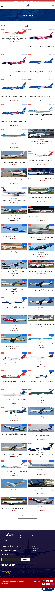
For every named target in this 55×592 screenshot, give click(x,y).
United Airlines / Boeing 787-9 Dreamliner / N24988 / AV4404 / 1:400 (14, 417)
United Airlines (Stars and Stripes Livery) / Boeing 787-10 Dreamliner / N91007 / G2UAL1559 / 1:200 (41, 97)
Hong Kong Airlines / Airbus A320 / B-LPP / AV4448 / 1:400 (41, 271)
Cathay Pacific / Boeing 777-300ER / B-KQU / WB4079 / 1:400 (41, 417)
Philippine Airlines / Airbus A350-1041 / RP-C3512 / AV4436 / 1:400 (41, 472)
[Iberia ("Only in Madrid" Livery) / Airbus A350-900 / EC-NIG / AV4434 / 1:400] (41, 154)
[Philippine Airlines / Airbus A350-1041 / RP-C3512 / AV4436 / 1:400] (41, 464)
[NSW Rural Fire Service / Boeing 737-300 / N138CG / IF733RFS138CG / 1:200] (14, 374)
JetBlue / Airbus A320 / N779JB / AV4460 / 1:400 (41, 254)
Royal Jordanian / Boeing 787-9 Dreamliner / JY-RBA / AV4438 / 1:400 (41, 399)
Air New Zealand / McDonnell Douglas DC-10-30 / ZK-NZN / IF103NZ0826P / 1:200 (14, 400)
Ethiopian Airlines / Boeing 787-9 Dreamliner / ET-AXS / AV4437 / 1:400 (13, 180)
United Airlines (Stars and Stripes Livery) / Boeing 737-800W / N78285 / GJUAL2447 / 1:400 (14, 97)
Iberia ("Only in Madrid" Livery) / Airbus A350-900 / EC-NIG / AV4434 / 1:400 (41, 161)
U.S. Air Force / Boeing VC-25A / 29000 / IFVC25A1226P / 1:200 (14, 145)
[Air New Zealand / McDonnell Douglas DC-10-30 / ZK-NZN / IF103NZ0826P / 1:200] (14, 392)
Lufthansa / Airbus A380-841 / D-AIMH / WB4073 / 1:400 (41, 454)
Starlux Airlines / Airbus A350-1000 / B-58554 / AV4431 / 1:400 (14, 490)
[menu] (2, 6)
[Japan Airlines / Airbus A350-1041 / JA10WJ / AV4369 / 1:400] (41, 318)
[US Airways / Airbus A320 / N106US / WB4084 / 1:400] (14, 192)
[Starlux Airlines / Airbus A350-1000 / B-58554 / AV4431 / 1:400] (14, 483)
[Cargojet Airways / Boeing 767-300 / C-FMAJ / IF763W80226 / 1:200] (41, 356)
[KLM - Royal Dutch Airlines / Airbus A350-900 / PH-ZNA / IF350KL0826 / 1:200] (41, 337)
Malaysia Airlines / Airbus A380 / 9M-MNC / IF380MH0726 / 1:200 (41, 382)
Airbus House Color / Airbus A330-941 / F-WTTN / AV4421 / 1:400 (41, 198)
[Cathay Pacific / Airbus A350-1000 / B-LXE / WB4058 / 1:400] (14, 246)
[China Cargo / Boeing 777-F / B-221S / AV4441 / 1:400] (14, 447)
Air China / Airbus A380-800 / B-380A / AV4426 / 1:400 (14, 162)
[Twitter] (13, 565)
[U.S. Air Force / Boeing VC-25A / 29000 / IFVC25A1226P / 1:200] (14, 135)
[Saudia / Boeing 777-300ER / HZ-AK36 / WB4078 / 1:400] (14, 428)
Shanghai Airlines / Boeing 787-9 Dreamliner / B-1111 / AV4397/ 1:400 (14, 327)
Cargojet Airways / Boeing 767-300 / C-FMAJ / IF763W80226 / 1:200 (41, 363)
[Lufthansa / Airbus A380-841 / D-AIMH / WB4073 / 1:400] (41, 447)
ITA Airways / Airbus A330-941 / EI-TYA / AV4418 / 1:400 (14, 236)
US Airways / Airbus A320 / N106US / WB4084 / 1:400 (14, 200)
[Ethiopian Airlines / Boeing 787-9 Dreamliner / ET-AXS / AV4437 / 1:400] (14, 172)
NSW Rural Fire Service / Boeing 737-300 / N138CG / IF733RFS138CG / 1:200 (14, 382)
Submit (25, 559)
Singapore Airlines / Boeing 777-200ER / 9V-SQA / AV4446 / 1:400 (41, 436)
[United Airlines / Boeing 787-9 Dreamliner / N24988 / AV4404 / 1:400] (14, 410)
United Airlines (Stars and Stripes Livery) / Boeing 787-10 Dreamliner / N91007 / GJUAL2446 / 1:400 (41, 72)
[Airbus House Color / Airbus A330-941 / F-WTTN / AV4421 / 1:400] (41, 190)
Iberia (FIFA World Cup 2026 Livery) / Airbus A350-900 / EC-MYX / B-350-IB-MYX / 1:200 (14, 39)
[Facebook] (2, 565)
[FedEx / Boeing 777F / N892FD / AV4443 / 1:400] (41, 301)
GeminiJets (41, 44)
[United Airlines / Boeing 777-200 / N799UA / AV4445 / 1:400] (41, 283)
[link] (14, 590)
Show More (27, 520)
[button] (26, 26)
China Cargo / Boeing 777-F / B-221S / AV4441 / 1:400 (14, 454)
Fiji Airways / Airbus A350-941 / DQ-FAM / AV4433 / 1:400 (14, 508)
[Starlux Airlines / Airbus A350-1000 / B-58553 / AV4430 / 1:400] (41, 483)
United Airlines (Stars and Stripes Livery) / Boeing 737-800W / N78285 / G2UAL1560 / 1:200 (14, 122)
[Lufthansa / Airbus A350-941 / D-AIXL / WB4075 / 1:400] (41, 501)
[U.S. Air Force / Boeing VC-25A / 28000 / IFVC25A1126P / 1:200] (41, 110)
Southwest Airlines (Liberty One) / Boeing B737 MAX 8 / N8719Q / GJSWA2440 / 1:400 (14, 72)
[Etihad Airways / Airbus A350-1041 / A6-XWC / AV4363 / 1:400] (14, 338)
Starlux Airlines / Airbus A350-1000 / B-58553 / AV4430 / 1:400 (41, 491)
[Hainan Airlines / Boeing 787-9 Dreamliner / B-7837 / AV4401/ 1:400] (14, 283)
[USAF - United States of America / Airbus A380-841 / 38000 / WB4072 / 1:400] (14, 464)
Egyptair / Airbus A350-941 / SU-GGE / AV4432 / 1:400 (41, 141)
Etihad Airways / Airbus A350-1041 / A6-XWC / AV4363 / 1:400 (14, 346)
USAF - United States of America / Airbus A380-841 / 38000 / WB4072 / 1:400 (14, 472)
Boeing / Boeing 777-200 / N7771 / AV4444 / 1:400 (14, 307)
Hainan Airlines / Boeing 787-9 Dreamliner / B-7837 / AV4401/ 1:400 (14, 290)
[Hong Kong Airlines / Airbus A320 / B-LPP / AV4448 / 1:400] (41, 264)
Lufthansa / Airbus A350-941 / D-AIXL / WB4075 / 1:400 (41, 508)
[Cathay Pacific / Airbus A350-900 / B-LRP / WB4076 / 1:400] (41, 229)
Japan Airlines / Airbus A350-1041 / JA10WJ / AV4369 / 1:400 (41, 324)
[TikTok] (10, 565)
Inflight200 (41, 118)
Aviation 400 (41, 139)
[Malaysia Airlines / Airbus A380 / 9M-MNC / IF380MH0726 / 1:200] (41, 374)
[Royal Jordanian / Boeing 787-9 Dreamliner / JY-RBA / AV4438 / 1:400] (41, 392)
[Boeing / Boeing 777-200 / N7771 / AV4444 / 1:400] (14, 300)
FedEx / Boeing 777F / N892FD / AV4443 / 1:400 (41, 308)
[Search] (5, 6)
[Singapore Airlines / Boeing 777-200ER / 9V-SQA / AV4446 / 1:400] (41, 428)
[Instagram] (6, 565)
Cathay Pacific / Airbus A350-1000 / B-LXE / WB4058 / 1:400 (14, 252)
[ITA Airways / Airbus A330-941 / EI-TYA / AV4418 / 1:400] (14, 228)
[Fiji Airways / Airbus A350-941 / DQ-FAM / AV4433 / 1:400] (14, 501)
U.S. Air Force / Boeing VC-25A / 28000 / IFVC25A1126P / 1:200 (41, 120)
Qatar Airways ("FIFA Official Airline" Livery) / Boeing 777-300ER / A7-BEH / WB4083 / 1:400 (14, 217)
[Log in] (49, 6)
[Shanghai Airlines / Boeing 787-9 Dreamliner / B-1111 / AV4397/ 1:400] (14, 319)
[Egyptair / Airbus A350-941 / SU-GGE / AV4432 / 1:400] (41, 133)
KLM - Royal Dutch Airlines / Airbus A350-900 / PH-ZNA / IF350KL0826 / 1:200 (41, 344)
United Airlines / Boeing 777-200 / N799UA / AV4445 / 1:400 (41, 290)
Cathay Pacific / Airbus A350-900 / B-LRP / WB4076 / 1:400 (41, 237)
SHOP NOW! (37, 1)
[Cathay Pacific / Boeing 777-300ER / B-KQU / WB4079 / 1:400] (41, 411)
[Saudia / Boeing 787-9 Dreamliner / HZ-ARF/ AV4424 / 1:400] (41, 171)
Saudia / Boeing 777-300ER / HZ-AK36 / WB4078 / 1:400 (14, 434)
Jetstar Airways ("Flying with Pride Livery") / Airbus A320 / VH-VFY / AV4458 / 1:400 (14, 272)
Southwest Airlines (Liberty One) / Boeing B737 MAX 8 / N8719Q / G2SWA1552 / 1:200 (41, 47)
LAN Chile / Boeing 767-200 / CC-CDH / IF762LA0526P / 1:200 (14, 363)
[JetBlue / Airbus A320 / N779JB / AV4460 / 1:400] (41, 247)
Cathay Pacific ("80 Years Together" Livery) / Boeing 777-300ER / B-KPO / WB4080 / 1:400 (41, 217)
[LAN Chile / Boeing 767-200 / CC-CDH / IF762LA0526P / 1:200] (14, 356)
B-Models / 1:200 (14, 36)
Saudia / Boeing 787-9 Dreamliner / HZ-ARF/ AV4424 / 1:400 (41, 178)
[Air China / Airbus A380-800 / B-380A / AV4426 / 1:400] (14, 155)
